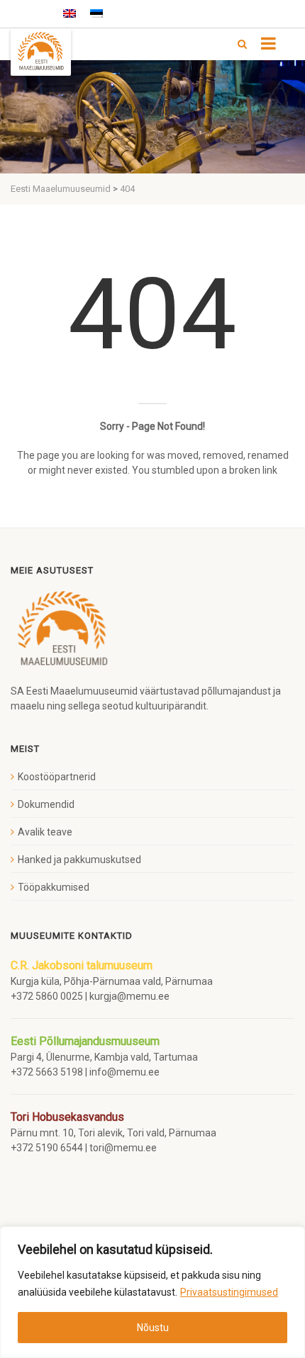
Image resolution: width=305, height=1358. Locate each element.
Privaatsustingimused (229, 1292)
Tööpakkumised (53, 887)
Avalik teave (45, 832)
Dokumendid (46, 804)
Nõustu (153, 1327)
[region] (152, 1292)
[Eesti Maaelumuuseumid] (40, 52)
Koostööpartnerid (57, 776)
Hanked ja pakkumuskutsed (79, 859)
